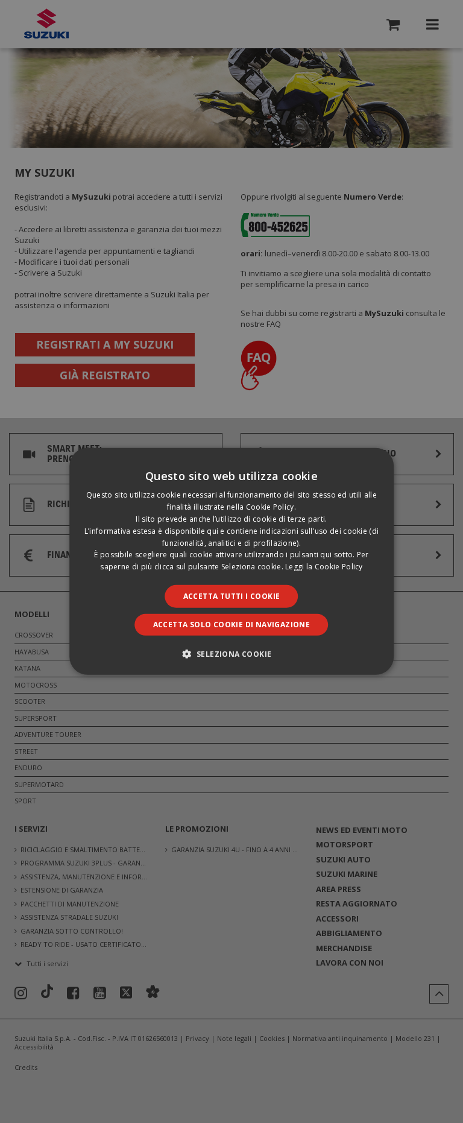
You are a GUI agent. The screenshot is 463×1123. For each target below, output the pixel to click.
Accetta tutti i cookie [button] (231, 596)
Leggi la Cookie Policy (324, 567)
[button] (232, 654)
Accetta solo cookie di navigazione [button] (231, 624)
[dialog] (231, 561)
